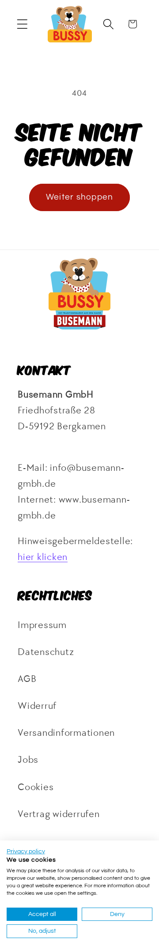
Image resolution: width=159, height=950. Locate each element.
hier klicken (43, 557)
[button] (22, 24)
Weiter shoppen (80, 197)
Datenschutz (46, 652)
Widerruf (37, 706)
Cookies (35, 787)
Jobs (28, 760)
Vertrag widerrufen (59, 814)
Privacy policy (26, 851)
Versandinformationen (66, 733)
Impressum (42, 625)
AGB (27, 679)
